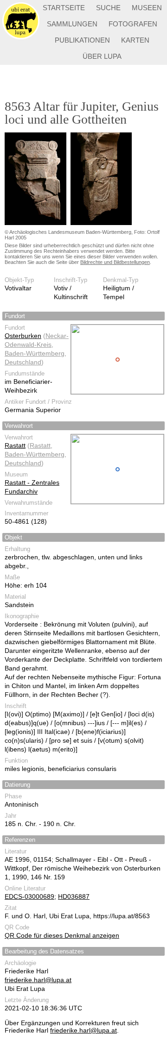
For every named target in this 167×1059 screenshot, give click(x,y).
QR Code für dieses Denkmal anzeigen (62, 935)
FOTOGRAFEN (133, 24)
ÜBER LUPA (102, 56)
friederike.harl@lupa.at (38, 980)
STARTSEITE (64, 8)
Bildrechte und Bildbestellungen (115, 262)
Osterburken (23, 335)
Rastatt (15, 445)
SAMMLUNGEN (72, 24)
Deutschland (23, 362)
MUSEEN (147, 8)
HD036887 (74, 896)
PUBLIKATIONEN (82, 40)
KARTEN (135, 40)
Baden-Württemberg (34, 353)
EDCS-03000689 (29, 896)
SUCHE (108, 8)
